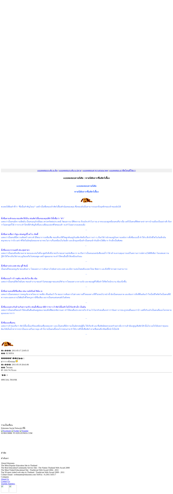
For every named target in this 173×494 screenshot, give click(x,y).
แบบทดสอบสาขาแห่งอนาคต (95, 170)
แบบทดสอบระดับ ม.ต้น (47, 170)
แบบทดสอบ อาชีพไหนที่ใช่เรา (122, 170)
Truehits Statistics (8, 484)
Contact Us (5, 481)
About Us (5, 479)
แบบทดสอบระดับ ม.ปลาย (70, 170)
